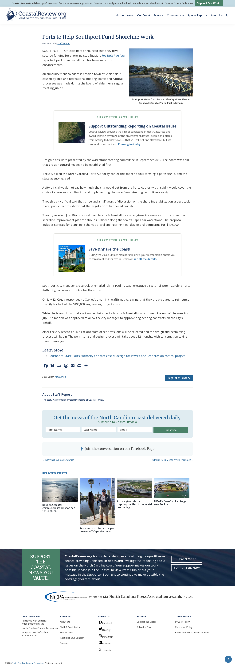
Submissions (66, 632)
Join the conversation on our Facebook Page (119, 449)
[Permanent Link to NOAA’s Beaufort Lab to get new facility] (171, 488)
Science (158, 15)
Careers (64, 643)
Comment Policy (183, 627)
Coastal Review (20, 3)
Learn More (187, 559)
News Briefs (60, 376)
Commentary (175, 15)
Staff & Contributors (70, 627)
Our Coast (143, 15)
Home (120, 15)
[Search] (227, 15)
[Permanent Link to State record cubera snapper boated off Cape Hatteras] (97, 502)
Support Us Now (187, 568)
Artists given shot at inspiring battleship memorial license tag (134, 504)
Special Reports (197, 15)
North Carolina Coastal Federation (40, 628)
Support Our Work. (208, 3)
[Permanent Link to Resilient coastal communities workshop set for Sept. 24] (60, 490)
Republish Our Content (72, 637)
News (130, 15)
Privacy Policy (182, 621)
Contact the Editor (146, 621)
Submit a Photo (145, 627)
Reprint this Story (178, 377)
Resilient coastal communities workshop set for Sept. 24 (58, 508)
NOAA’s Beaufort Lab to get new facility (171, 502)
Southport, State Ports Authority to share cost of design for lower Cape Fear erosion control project (117, 356)
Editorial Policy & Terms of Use (191, 632)
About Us (217, 15)
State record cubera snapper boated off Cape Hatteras (97, 530)
